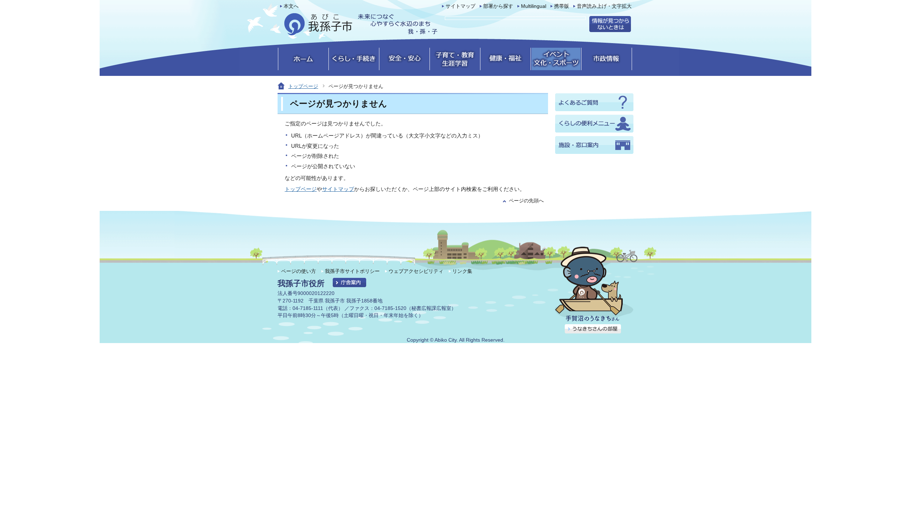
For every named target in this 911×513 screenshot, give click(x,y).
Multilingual (533, 6)
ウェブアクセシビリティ (416, 271)
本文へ (291, 6)
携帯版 (561, 6)
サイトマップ (460, 6)
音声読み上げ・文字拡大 (604, 6)
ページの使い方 (298, 271)
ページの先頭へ (526, 200)
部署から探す (498, 6)
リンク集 (462, 271)
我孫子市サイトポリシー (352, 271)
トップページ (303, 86)
